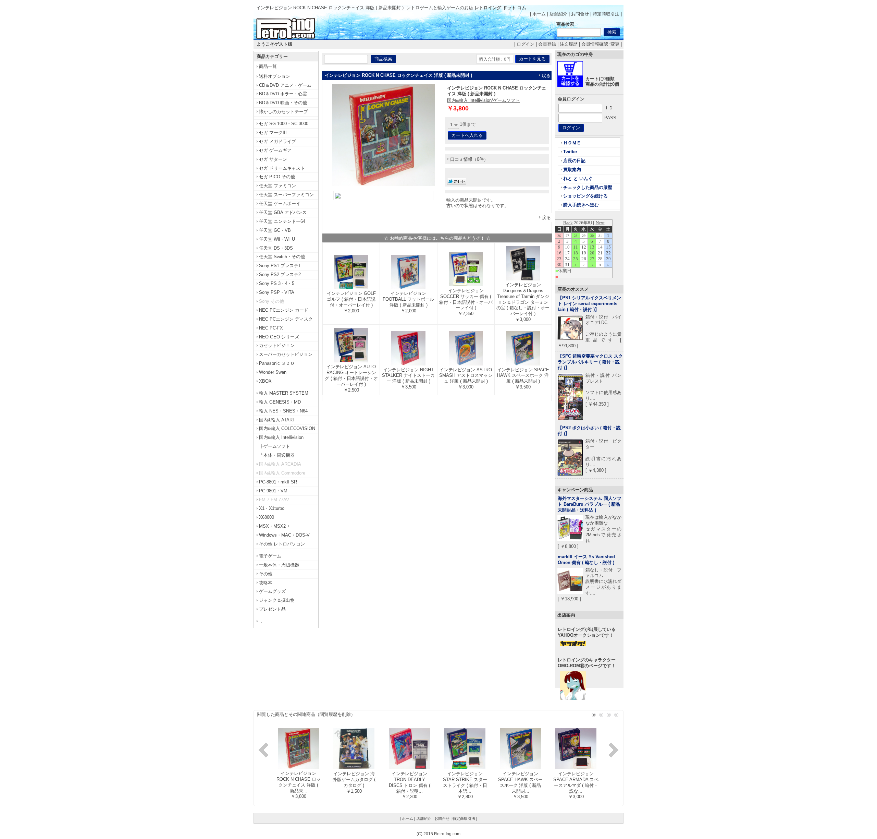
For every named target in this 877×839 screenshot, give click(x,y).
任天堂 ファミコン (277, 185)
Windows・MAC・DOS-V (284, 535)
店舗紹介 (558, 13)
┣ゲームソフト (274, 446)
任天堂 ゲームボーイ (279, 203)
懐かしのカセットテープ (283, 111)
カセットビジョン (277, 345)
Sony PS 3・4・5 (276, 283)
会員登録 (547, 44)
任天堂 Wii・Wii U (277, 239)
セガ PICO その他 (277, 176)
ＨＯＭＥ (572, 142)
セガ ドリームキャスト (282, 168)
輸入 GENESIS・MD (280, 402)
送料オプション (274, 76)
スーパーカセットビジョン (285, 354)
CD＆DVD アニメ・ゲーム (285, 85)
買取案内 (572, 169)
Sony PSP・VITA (276, 292)
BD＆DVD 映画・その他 (283, 102)
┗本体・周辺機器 (277, 455)
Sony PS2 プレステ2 (280, 274)
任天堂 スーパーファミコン (286, 194)
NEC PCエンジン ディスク (286, 319)
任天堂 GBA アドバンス (283, 212)
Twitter (570, 151)
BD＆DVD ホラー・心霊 (283, 93)
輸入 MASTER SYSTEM (283, 393)
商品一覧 (268, 66)
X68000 (266, 517)
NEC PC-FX (271, 328)
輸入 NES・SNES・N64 (283, 410)
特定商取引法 (606, 13)
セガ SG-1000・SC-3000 (283, 123)
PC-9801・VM (273, 490)
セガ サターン (273, 159)
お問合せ (580, 13)
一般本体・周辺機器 (279, 564)
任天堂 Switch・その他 (282, 256)
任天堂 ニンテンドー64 (282, 221)
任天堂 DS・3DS (276, 248)
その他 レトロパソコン (282, 544)
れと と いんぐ (578, 178)
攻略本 (265, 582)
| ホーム (538, 13)
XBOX (265, 381)
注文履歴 (569, 44)
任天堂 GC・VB (275, 230)
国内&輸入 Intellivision (281, 437)
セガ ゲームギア (275, 150)
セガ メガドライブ (277, 141)
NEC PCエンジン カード (283, 310)
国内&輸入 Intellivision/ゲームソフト (483, 100)
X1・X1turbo (271, 508)
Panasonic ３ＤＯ (277, 363)
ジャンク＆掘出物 (277, 600)
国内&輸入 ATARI (276, 419)
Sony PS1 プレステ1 (280, 265)
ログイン (525, 44)
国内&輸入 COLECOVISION (287, 428)
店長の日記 (574, 160)
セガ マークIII (273, 132)
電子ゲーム (270, 556)
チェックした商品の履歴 (587, 187)
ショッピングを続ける (585, 196)
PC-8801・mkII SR (278, 481)
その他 (265, 573)
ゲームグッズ (272, 591)
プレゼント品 (272, 609)
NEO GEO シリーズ (279, 336)
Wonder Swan (272, 372)
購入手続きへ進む (581, 204)
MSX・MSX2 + (274, 526)
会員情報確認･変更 (600, 44)
